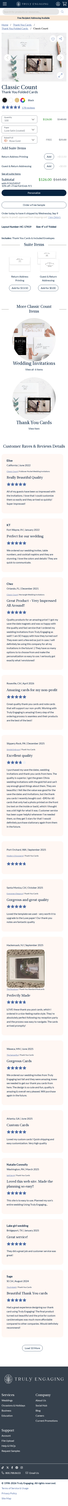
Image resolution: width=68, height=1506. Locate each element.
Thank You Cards (22, 24)
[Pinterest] (18, 1467)
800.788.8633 (13, 1472)
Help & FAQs (9, 1445)
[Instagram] (23, 1467)
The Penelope (12, 989)
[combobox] (34, 12)
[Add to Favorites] (53, 38)
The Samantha (12, 1055)
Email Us (34, 1472)
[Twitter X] (8, 1467)
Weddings (7, 1400)
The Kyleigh (11, 1287)
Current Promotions (47, 1420)
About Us (41, 1400)
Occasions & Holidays (13, 1405)
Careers (40, 1415)
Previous (7, 57)
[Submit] (62, 12)
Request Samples (11, 1450)
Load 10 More (32, 1348)
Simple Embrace (13, 749)
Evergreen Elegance (15, 893)
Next (60, 57)
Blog (38, 1410)
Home (5, 24)
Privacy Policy (9, 1493)
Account (6, 1435)
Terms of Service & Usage (15, 1488)
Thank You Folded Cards (15, 28)
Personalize (34, 192)
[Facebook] (13, 1467)
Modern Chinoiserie (15, 856)
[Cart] (64, 4)
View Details (54, 217)
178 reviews (28, 107)
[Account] (58, 4)
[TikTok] (4, 1467)
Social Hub (41, 1405)
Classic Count (12, 471)
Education (7, 1415)
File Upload (8, 1440)
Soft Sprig (11, 1175)
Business (6, 1410)
